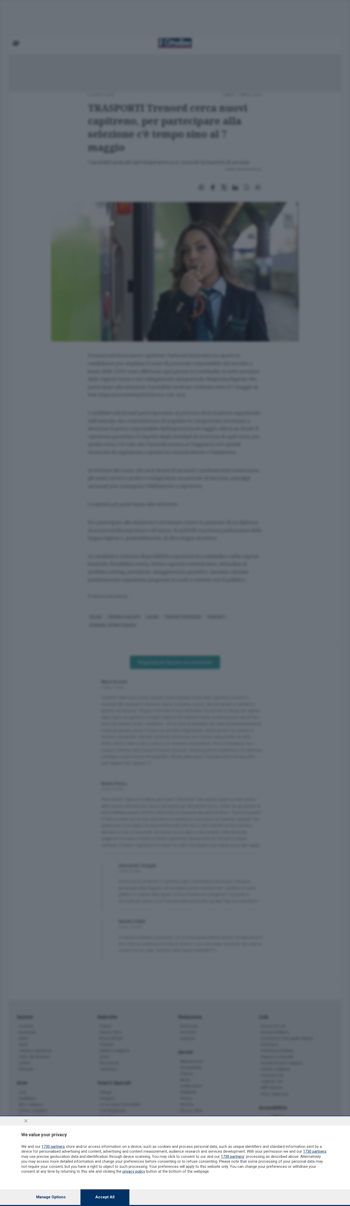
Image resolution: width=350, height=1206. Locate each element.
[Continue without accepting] (25, 1120)
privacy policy (133, 1171)
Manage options (51, 1197)
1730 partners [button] (53, 1146)
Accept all (105, 1197)
